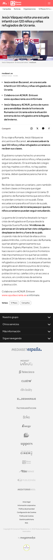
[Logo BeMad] (26, 435)
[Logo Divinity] (26, 390)
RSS (26, 523)
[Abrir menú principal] (49, 3)
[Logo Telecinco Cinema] (26, 453)
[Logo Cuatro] (26, 381)
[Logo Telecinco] (26, 372)
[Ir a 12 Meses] (16, 3)
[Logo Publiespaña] (26, 480)
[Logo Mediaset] (26, 351)
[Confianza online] (26, 550)
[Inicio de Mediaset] (5, 3)
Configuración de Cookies (26, 512)
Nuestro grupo (10, 317)
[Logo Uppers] (26, 444)
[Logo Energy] (26, 426)
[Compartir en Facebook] (49, 128)
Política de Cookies (26, 516)
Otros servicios (11, 324)
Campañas (7, 9)
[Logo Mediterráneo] (26, 489)
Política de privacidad (26, 509)
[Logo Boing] (26, 417)
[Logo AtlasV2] (26, 471)
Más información (11, 331)
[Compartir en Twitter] (37, 128)
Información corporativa (27, 505)
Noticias (17, 9)
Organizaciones (29, 9)
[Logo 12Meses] (26, 462)
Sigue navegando (12, 338)
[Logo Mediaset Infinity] (26, 363)
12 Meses (14, 303)
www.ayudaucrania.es (14, 295)
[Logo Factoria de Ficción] (26, 408)
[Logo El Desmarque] (26, 399)
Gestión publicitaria (26, 519)
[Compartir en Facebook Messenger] (43, 128)
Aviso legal (26, 502)
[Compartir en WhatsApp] (31, 128)
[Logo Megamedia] (27, 538)
